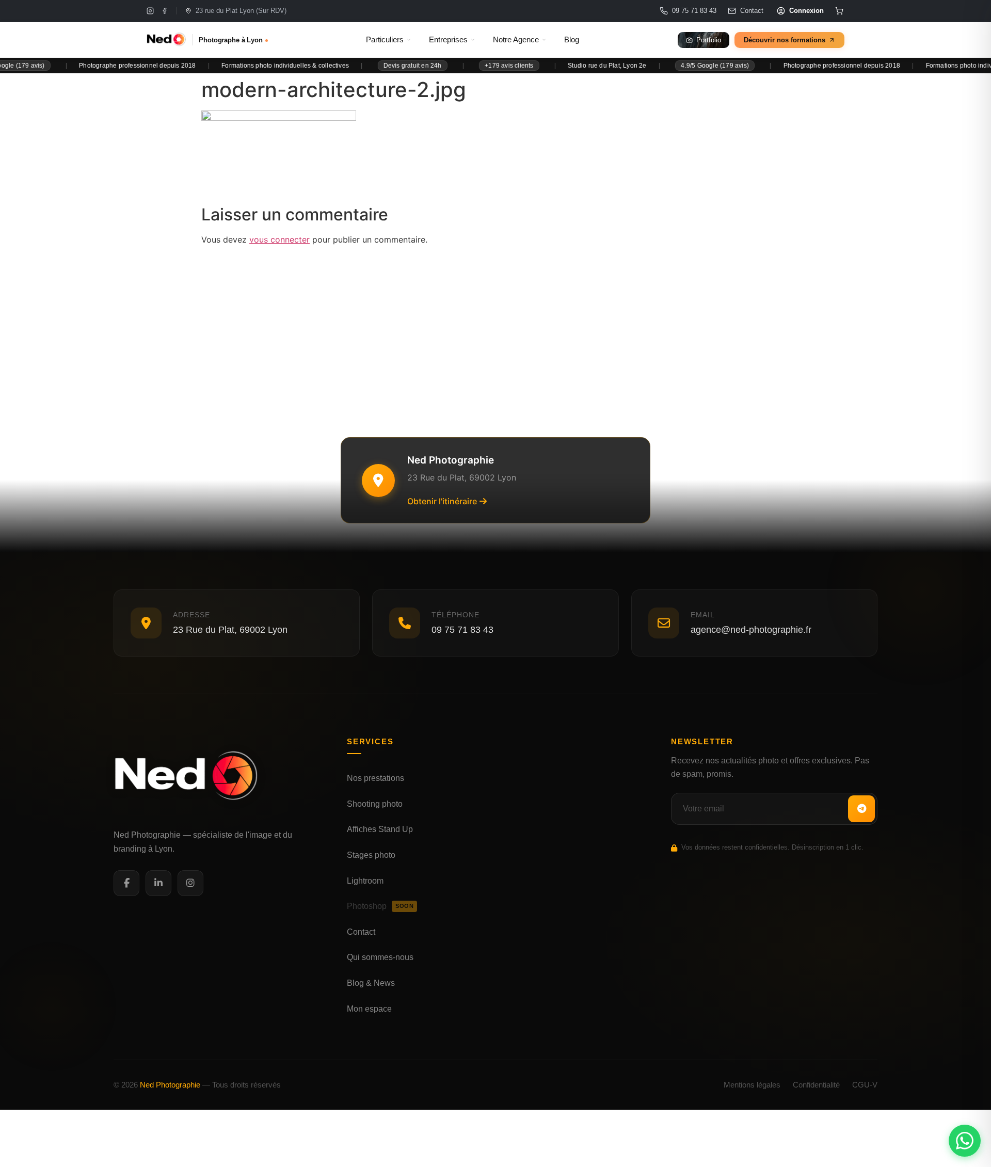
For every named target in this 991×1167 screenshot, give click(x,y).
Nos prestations (375, 778)
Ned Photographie (170, 1084)
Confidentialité (816, 1084)
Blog (571, 40)
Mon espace (369, 1008)
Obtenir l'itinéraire (442, 501)
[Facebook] (164, 10)
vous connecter (279, 239)
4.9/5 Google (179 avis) (690, 65)
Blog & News (371, 983)
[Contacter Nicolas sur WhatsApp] (965, 1141)
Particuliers (385, 40)
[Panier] (839, 11)
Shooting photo (375, 804)
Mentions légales (752, 1084)
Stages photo (371, 855)
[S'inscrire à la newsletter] (861, 808)
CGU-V (864, 1084)
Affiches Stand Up (380, 829)
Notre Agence (516, 40)
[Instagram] (150, 10)
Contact (361, 932)
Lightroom (365, 880)
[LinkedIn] (158, 883)
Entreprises (448, 40)
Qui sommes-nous (380, 957)
